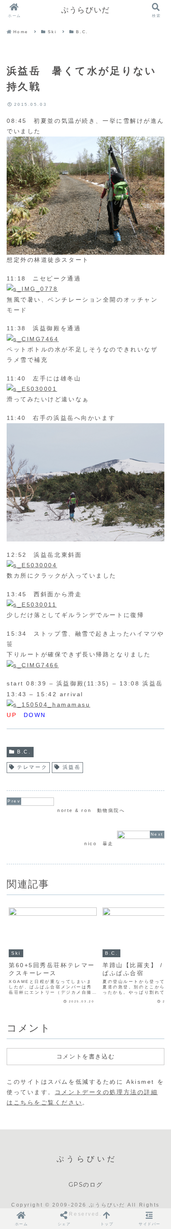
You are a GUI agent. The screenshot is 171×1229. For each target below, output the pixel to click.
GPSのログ (85, 1184)
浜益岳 (72, 767)
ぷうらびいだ (85, 10)
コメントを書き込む (85, 1056)
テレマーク (32, 767)
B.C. (24, 752)
